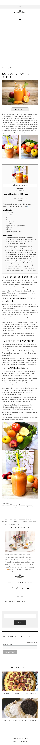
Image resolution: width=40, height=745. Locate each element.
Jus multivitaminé (28, 506)
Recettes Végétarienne (26, 505)
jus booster (7, 506)
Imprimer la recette (21, 185)
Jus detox (13, 506)
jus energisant (19, 506)
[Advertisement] (20, 44)
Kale (26, 738)
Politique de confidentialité (15, 601)
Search (20, 622)
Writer (8, 503)
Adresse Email (8, 644)
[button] (17, 188)
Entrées (14, 505)
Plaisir (18, 505)
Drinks (10, 505)
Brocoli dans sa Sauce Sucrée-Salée (18, 519)
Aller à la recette (20, 109)
